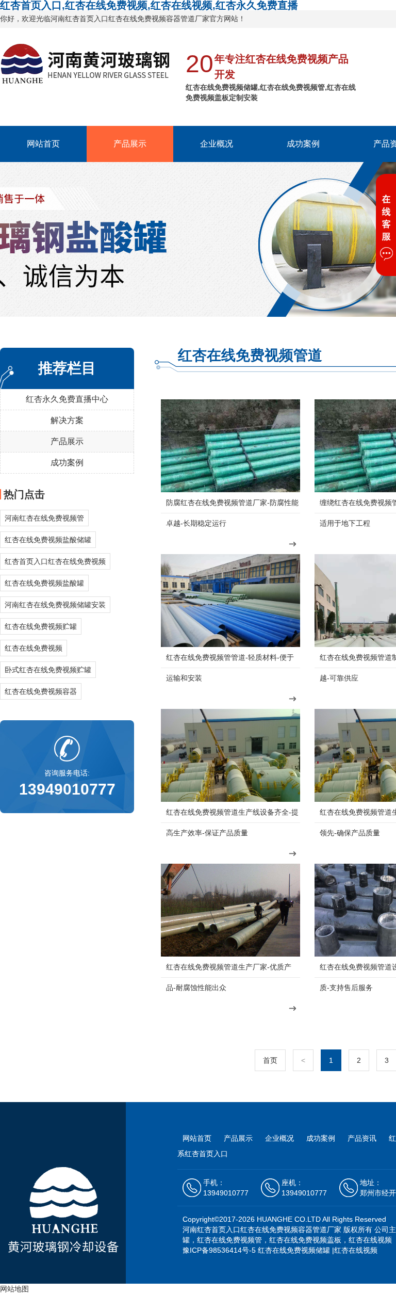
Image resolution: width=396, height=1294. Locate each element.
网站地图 (14, 1289)
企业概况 (216, 143)
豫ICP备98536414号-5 (219, 1250)
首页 (270, 1060)
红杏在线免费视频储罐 (294, 1250)
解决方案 (67, 420)
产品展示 (129, 143)
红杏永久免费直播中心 (67, 399)
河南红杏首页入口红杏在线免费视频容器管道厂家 (262, 1229)
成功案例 (303, 143)
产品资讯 (363, 1138)
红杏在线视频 (355, 1250)
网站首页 (43, 143)
